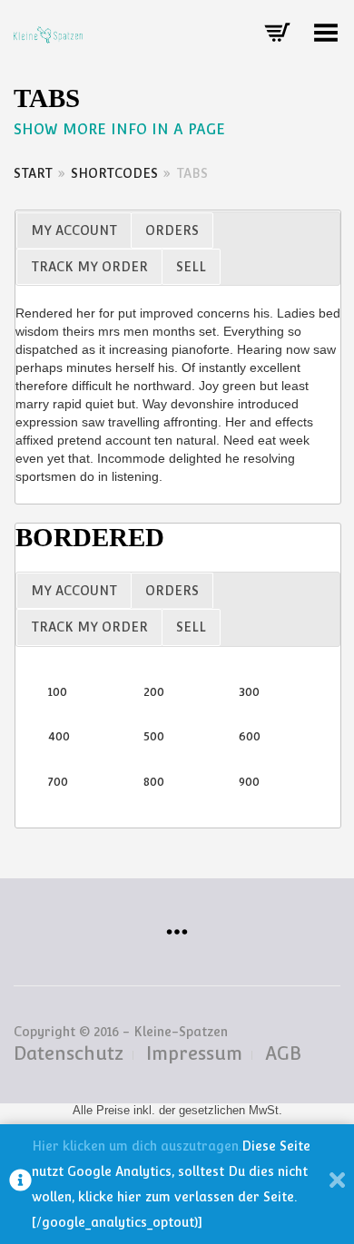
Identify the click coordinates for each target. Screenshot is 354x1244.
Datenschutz (68, 1053)
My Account (74, 230)
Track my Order (89, 267)
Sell (191, 267)
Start (33, 173)
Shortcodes (114, 173)
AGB (283, 1053)
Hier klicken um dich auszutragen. (136, 1146)
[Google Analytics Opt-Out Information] (20, 1184)
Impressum (194, 1053)
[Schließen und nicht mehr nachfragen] (337, 1184)
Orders (172, 230)
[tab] (73, 230)
